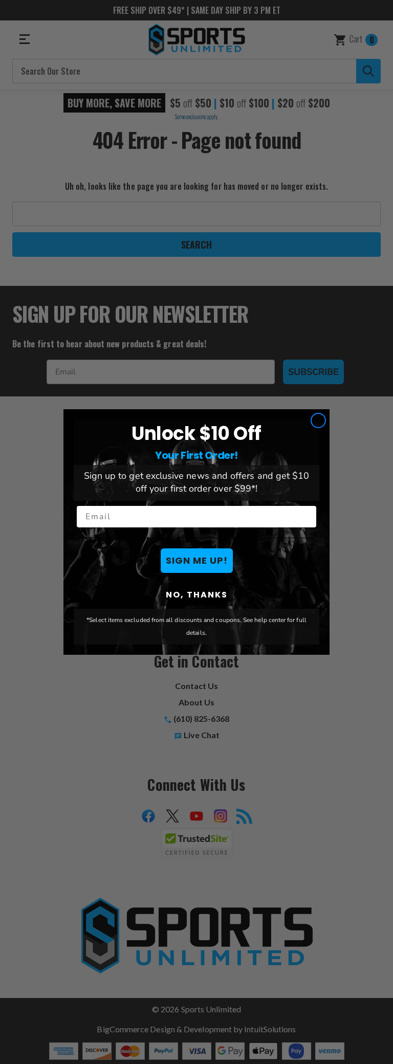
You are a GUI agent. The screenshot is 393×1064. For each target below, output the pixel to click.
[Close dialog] (318, 420)
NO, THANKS (197, 595)
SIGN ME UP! (197, 560)
